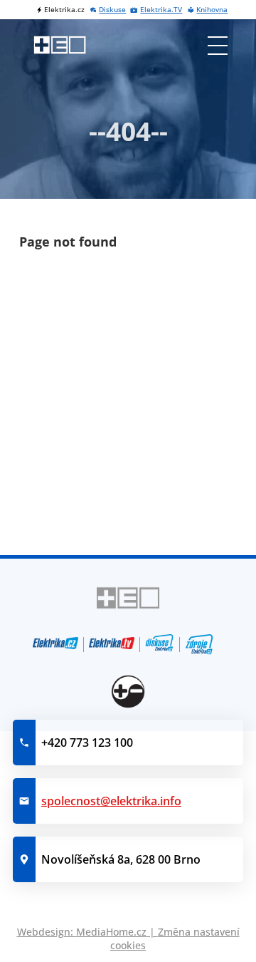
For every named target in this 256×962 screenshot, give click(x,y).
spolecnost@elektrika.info (111, 801)
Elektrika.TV (161, 9)
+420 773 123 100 (87, 742)
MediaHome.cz (111, 931)
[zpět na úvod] (60, 45)
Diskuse (112, 9)
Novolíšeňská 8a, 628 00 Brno (121, 859)
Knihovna (212, 9)
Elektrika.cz (64, 9)
